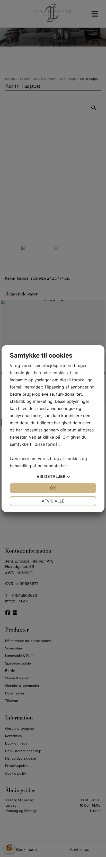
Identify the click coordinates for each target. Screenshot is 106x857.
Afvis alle (53, 501)
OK (53, 487)
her (64, 465)
